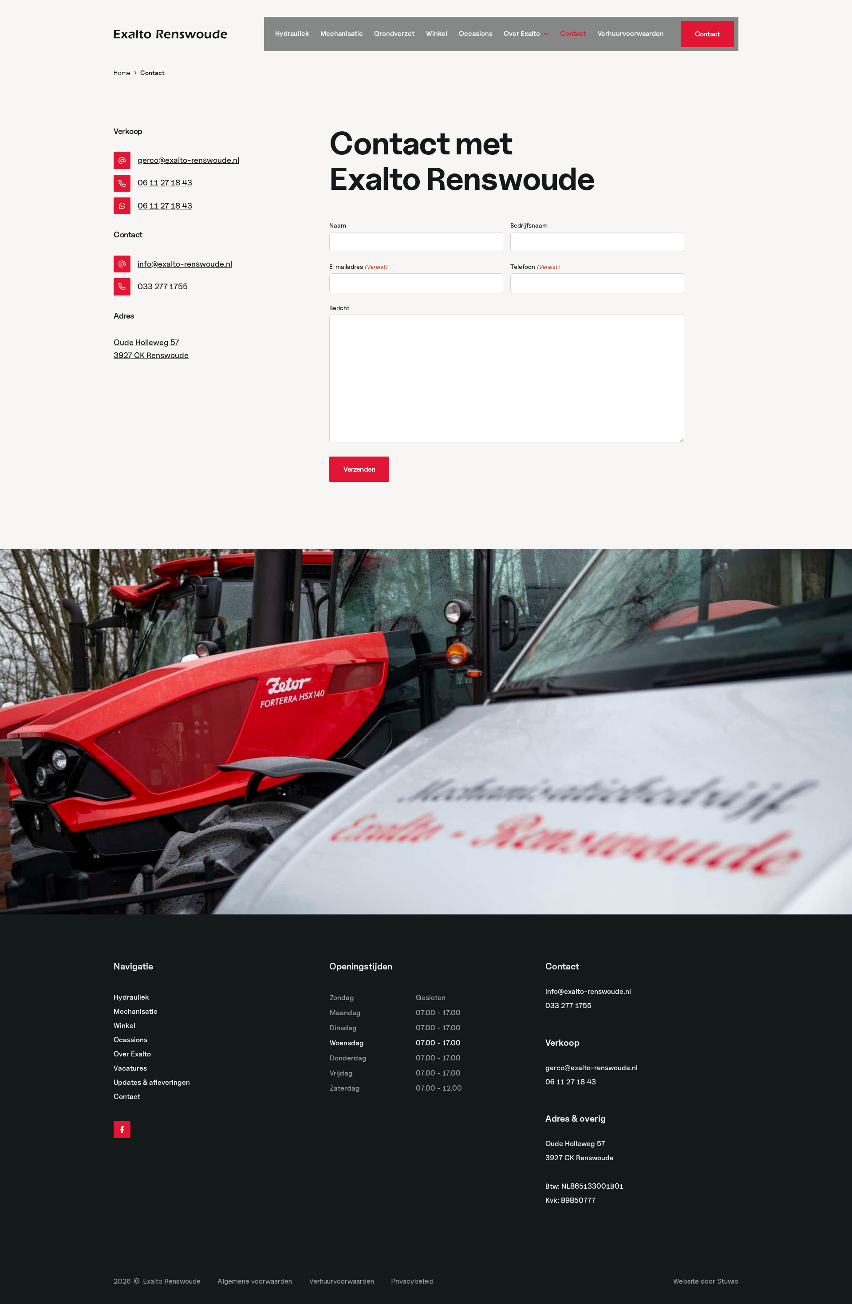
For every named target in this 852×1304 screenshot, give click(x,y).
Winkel (124, 1025)
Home (122, 72)
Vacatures (130, 1068)
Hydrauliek (131, 997)
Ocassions (130, 1040)
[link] (707, 34)
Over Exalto (132, 1054)
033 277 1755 (568, 1005)
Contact (127, 1096)
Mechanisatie (136, 1011)
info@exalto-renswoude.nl (588, 991)
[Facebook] (122, 1129)
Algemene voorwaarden (254, 1281)
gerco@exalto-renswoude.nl (591, 1068)
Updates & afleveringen (152, 1082)
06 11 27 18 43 (570, 1082)
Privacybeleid (412, 1281)
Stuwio (727, 1281)
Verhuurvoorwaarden (341, 1281)
